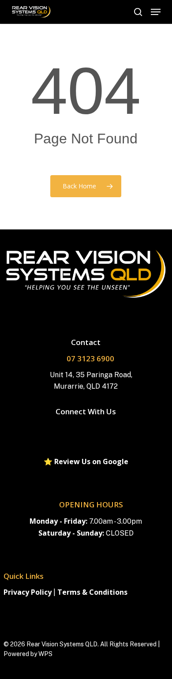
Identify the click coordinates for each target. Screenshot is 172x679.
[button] (156, 12)
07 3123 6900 (90, 358)
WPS (45, 653)
